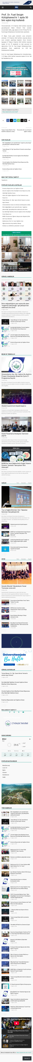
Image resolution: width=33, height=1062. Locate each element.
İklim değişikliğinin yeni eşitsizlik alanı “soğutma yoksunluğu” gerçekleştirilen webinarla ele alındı (16, 143)
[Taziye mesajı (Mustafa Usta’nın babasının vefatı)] (5, 979)
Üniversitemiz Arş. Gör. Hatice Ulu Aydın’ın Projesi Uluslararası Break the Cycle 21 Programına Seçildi (16, 376)
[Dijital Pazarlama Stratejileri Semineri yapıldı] (16, 424)
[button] (2, 7)
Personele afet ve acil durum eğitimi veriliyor (24, 130)
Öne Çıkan (23, 482)
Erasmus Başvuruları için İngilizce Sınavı (12, 169)
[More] (29, 120)
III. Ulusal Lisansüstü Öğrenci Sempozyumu (20, 984)
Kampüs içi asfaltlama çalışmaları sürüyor (13, 225)
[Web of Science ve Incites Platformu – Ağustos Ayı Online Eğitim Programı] (5, 956)
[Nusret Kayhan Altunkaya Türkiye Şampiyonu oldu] (5, 617)
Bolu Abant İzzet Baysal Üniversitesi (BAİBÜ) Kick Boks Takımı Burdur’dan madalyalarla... (19, 624)
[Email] (22, 120)
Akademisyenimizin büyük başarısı (14, 406)
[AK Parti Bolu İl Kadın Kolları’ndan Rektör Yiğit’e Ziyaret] (16, 259)
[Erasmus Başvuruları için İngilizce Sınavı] (5, 344)
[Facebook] (7, 120)
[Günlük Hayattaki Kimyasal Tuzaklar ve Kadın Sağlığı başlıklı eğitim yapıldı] (5, 541)
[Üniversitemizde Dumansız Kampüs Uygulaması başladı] (5, 549)
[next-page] (5, 349)
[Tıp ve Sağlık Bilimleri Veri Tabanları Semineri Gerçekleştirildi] (16, 497)
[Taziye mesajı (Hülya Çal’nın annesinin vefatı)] (5, 919)
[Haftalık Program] (16, 723)
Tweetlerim (4, 180)
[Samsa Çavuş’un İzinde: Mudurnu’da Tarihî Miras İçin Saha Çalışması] (5, 904)
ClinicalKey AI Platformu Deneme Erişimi (20, 924)
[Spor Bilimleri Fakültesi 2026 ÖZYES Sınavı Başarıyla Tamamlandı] (5, 874)
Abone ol (27, 1058)
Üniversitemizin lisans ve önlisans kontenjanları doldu (16, 204)
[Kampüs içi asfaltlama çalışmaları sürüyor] (5, 859)
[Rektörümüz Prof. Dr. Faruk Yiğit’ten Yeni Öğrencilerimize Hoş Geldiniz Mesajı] (5, 889)
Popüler (29, 482)
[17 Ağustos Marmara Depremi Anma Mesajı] (5, 911)
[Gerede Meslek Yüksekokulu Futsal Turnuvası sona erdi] (16, 573)
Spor (3, 559)
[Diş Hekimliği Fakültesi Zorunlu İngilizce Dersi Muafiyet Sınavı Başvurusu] (5, 329)
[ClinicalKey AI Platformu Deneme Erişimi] (5, 926)
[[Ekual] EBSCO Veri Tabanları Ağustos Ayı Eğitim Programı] (5, 993)
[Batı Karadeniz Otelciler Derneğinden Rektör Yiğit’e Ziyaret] (16, 246)
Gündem (5, 243)
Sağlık (4, 483)
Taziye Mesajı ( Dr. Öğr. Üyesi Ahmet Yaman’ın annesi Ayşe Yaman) (16, 150)
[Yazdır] (25, 120)
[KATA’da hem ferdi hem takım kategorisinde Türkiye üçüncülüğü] (5, 610)
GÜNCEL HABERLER (8, 276)
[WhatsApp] (18, 120)
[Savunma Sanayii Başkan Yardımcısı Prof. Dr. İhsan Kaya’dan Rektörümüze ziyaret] (5, 934)
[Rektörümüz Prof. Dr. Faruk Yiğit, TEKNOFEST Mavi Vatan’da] (5, 851)
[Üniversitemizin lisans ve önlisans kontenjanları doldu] (5, 881)
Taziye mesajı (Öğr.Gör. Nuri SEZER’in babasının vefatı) (8, 130)
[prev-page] (2, 349)
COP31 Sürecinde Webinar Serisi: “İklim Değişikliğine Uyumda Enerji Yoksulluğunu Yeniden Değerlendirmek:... (20, 896)
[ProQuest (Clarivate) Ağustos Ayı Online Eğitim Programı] (5, 949)
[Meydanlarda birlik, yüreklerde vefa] (9, 267)
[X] (11, 120)
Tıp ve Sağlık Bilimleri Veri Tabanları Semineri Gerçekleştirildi (14, 511)
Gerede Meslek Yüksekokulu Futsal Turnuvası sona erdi (14, 587)
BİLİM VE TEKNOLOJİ (8, 354)
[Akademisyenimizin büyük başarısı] (16, 396)
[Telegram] (14, 120)
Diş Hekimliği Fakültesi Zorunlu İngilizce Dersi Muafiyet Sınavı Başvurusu (15, 156)
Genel (19, 264)
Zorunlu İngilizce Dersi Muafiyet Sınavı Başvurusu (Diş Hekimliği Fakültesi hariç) (15, 163)
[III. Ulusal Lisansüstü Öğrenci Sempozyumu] (5, 986)
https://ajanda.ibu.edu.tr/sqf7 (10, 112)
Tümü (18, 482)
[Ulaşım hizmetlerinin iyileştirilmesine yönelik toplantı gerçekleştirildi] (5, 1001)
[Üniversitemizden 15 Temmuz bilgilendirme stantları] (24, 267)
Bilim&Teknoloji (5, 371)
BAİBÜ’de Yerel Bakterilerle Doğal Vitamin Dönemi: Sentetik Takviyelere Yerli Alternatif (16, 465)
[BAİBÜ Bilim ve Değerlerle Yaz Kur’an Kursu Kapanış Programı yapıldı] (5, 971)
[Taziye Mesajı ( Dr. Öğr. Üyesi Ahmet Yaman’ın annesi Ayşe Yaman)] (5, 322)
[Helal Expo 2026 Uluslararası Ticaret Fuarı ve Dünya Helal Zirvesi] (5, 1008)
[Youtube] (23, 712)
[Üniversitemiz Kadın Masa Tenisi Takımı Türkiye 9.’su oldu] (5, 602)
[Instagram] (14, 712)
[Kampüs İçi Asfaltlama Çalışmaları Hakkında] (5, 941)
